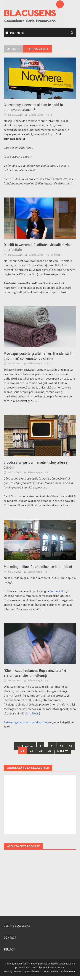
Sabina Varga (36, 114)
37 (49, 750)
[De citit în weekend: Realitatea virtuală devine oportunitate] (40, 218)
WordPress (33, 971)
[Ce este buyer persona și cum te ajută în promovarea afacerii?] (40, 77)
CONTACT (10, 937)
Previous (27, 746)
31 (52, 746)
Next (60, 750)
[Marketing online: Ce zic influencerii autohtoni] (40, 539)
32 (61, 746)
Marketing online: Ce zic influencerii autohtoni (38, 566)
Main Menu (17, 32)
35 (31, 750)
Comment (56, 254)
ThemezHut (69, 971)
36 (40, 750)
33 (70, 746)
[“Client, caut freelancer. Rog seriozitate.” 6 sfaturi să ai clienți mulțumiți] (40, 643)
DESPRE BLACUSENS (17, 925)
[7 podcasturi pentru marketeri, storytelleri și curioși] (40, 435)
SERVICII (9, 949)
